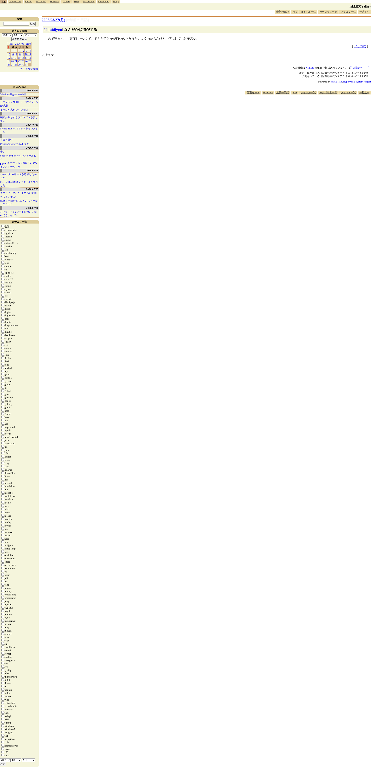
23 (22, 61)
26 (9, 64)
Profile (28, 1)
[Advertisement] (300, 106)
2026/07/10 (32, 135)
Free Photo (103, 1)
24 (26, 61)
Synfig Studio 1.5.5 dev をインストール (19, 130)
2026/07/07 (32, 189)
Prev (11, 43)
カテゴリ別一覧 (328, 11)
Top (4, 1)
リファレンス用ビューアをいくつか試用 (19, 104)
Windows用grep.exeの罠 (13, 94)
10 (26, 54)
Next (28, 43)
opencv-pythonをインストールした (18, 157)
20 (12, 61)
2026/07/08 (32, 170)
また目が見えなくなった (14, 109)
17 (26, 57)
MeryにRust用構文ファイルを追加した (19, 183)
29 (19, 64)
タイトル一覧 (308, 11)
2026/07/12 (32, 113)
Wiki (76, 1)
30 (22, 64)
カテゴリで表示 (29, 68)
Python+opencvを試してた (14, 143)
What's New (15, 1)
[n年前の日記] (77, 20)
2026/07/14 (32, 90)
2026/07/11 (32, 124)
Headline (268, 92)
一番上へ (364, 92)
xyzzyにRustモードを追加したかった (18, 176)
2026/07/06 (32, 208)
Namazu (310, 67)
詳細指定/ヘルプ (359, 67)
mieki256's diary (360, 6)
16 (22, 57)
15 (19, 57)
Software (54, 1)
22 (19, 61)
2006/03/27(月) (53, 20)
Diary (116, 1)
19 (9, 61)
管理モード (253, 92)
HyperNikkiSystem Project (357, 81)
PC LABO (41, 1)
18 (29, 57)
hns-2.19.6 (336, 81)
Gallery (66, 1)
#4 (46, 29)
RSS (295, 11)
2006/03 (19, 43)
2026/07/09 (32, 147)
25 (29, 61)
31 (26, 64)
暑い (2, 151)
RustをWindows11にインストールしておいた (18, 202)
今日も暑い (6, 139)
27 (12, 64)
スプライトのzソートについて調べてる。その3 (18, 213)
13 (12, 57)
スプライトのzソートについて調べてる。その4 (18, 195)
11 (29, 54)
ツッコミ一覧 (348, 11)
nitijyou (56, 29)
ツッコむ (360, 46)
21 (15, 61)
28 (15, 64)
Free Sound (88, 1)
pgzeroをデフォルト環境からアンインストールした (18, 165)
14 (15, 57)
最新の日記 (282, 11)
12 (9, 57)
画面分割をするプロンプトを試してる (19, 119)
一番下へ (364, 11)
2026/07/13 (32, 98)
